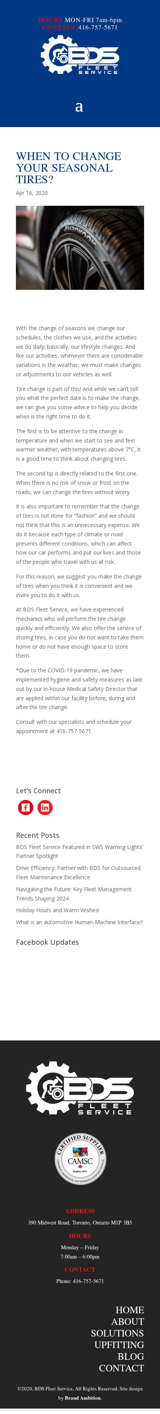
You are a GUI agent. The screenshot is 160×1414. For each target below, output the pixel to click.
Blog (131, 1356)
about (127, 1321)
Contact (121, 1367)
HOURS (50, 19)
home (130, 1309)
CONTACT (59, 26)
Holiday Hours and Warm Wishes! (57, 910)
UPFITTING (119, 1344)
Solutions (117, 1332)
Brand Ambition (83, 1397)
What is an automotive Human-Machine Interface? (79, 922)
